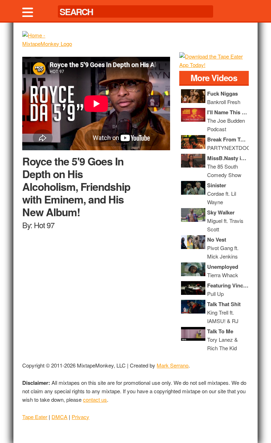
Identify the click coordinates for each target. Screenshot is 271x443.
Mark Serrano (172, 365)
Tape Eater (34, 416)
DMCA (59, 416)
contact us (95, 399)
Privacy (80, 416)
